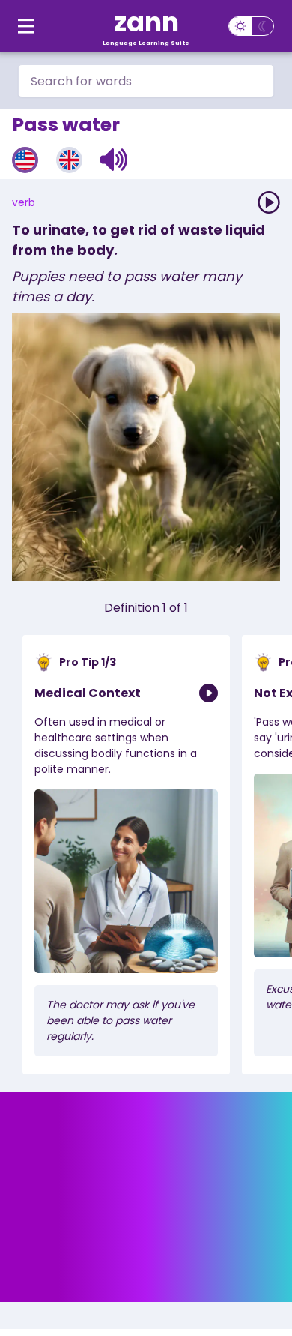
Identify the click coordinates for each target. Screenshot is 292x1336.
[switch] (251, 26)
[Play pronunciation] (269, 202)
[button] (114, 159)
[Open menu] (26, 26)
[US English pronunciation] (25, 160)
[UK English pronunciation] (69, 160)
